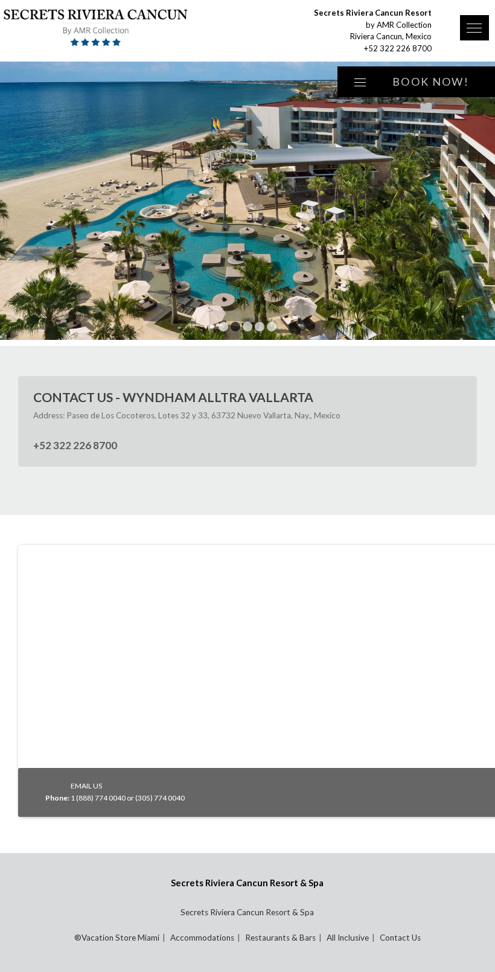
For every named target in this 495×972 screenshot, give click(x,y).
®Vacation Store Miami (116, 937)
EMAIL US (86, 785)
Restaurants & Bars (280, 937)
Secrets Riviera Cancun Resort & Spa (247, 912)
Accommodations (202, 937)
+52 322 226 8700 (398, 48)
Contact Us (400, 937)
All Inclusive (348, 937)
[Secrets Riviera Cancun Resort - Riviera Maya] (117, 28)
